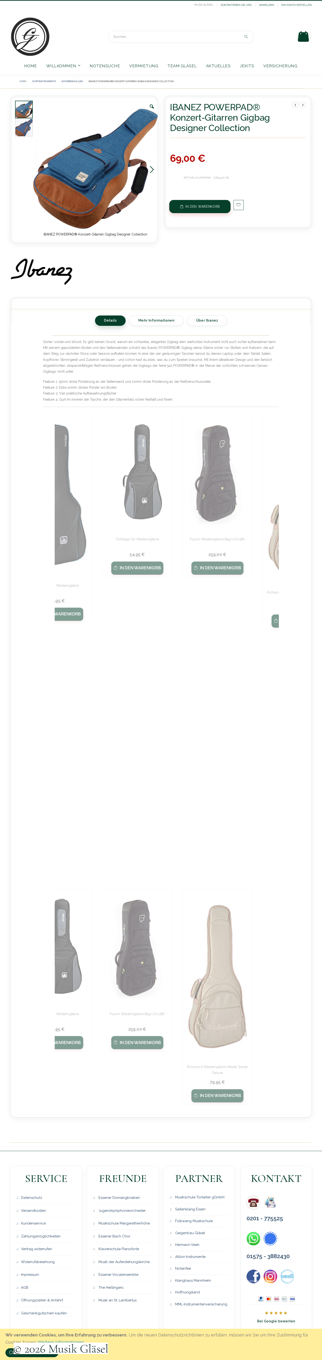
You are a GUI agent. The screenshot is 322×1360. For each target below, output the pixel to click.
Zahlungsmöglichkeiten (41, 1236)
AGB (24, 1287)
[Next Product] (302, 105)
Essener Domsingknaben (119, 1198)
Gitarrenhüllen (72, 81)
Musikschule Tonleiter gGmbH (199, 1197)
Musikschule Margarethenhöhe (124, 1223)
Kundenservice (33, 1223)
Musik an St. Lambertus (117, 1300)
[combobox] (181, 37)
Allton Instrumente (190, 1257)
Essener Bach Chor (114, 1236)
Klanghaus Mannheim (192, 1280)
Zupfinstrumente (44, 81)
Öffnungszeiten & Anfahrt (42, 1300)
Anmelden (266, 5)
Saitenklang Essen (190, 1209)
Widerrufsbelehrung (38, 1262)
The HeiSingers (110, 1287)
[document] (161, 1344)
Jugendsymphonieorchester (122, 1210)
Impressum (30, 1274)
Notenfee (182, 1268)
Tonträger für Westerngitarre (57, 585)
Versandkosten (33, 1210)
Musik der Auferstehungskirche (124, 1262)
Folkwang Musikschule (193, 1221)
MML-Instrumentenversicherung (200, 1304)
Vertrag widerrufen (36, 1249)
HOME (22, 81)
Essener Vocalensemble (118, 1274)
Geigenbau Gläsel (189, 1233)
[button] (152, 110)
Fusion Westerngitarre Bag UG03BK (217, 539)
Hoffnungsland (187, 1292)
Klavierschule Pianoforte (118, 1249)
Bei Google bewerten (276, 1321)
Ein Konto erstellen (296, 5)
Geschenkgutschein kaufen (44, 1313)
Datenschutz (31, 1198)
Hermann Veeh (186, 1245)
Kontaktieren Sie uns (236, 5)
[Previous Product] (295, 105)
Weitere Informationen (61, 1342)
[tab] (110, 320)
